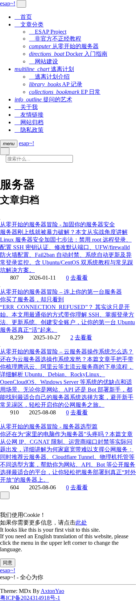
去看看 (79, 278)
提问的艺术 (43, 99)
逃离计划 (44, 69)
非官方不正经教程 (55, 38)
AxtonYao (52, 591)
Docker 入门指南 (68, 54)
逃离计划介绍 (49, 77)
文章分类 (29, 24)
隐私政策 (29, 130)
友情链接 (29, 115)
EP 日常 (64, 92)
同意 (7, 562)
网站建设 (43, 61)
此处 (81, 522)
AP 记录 (55, 84)
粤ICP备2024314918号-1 (30, 598)
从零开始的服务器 (64, 46)
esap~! (26, 143)
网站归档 (29, 122)
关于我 (26, 107)
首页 (23, 17)
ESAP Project (47, 32)
